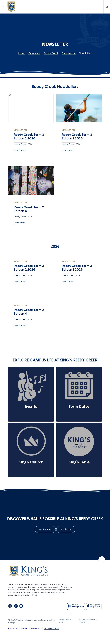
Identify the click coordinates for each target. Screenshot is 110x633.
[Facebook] (10, 606)
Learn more (19, 150)
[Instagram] (16, 606)
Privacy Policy (36, 628)
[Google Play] (76, 606)
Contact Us (13, 628)
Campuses (34, 53)
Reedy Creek (51, 53)
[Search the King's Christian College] (107, 7)
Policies (24, 628)
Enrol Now (66, 529)
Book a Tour (45, 529)
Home (21, 53)
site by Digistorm (51, 628)
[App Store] (94, 606)
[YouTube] (21, 606)
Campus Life (69, 53)
